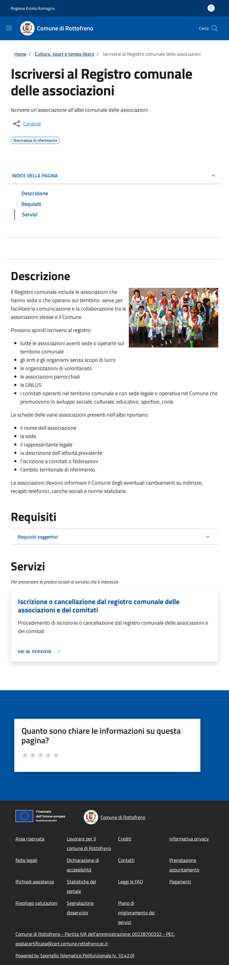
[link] (40, 651)
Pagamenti (180, 881)
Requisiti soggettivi (38, 536)
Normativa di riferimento (35, 139)
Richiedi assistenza (35, 881)
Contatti (126, 860)
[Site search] (214, 28)
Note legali (26, 860)
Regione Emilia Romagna (33, 8)
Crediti (124, 838)
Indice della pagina (35, 175)
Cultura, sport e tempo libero (64, 54)
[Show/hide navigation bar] (9, 28)
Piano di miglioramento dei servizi (136, 912)
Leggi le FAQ (130, 881)
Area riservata (30, 838)
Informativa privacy (189, 838)
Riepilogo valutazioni (37, 903)
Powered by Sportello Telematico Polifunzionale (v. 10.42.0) (75, 955)
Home (20, 54)
